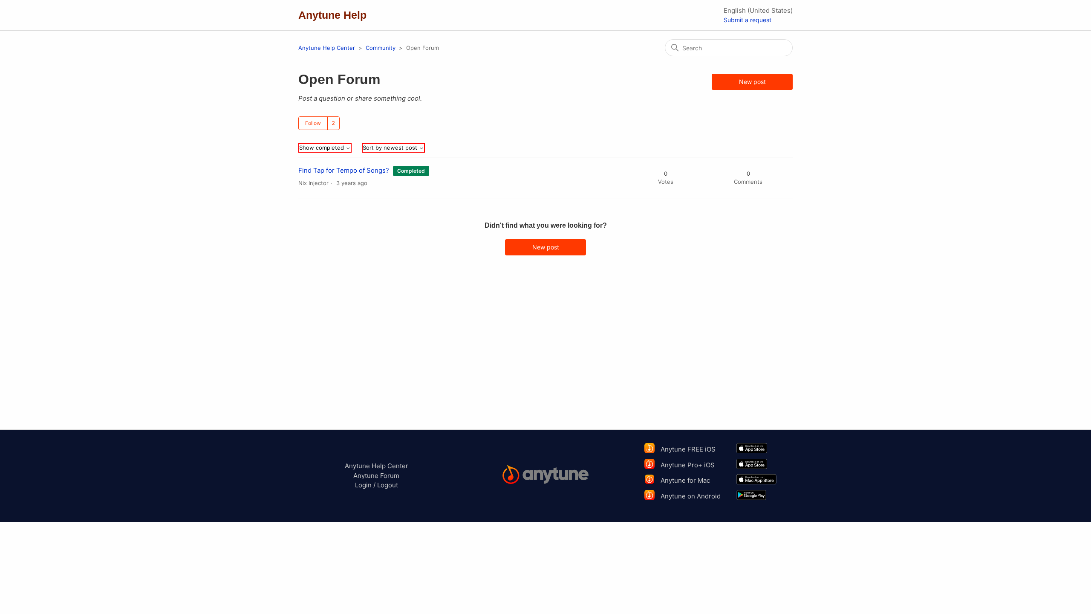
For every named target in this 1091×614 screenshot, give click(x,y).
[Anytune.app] (546, 476)
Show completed (322, 148)
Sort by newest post (391, 148)
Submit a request (747, 19)
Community (380, 47)
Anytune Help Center (326, 47)
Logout (387, 485)
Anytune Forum (376, 476)
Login (363, 485)
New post (752, 81)
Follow (313, 123)
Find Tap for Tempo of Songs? (343, 170)
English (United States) (758, 10)
